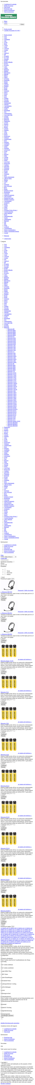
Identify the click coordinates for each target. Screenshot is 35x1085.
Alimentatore (7, 525)
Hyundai (6, 264)
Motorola (6, 327)
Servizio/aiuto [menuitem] (8, 7)
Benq (5, 252)
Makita (6, 486)
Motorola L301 (11, 345)
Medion (6, 279)
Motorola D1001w (12, 409)
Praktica (6, 294)
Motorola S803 (11, 368)
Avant (5, 250)
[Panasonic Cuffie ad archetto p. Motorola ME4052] (9, 611)
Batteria (6, 430)
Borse (5, 521)
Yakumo (6, 312)
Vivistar (6, 324)
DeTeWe (6, 326)
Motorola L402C (12, 356)
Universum (7, 456)
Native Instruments (9, 483)
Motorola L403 (11, 357)
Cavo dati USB (8, 323)
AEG (5, 438)
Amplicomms (7, 445)
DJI (5, 528)
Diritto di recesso (8, 5)
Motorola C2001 (11, 385)
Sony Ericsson (8, 492)
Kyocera (6, 273)
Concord (6, 256)
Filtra (2, 555)
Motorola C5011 (11, 400)
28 (6, 565)
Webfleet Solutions (9, 506)
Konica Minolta (8, 270)
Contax (6, 258)
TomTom (6, 490)
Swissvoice (7, 442)
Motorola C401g (11, 392)
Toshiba (6, 306)
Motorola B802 (11, 332)
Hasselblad (7, 318)
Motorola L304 (11, 350)
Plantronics (7, 427)
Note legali (7, 7)
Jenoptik (6, 267)
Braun (5, 495)
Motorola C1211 (11, 380)
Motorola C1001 (11, 376)
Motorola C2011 (11, 388)
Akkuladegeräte (8, 522)
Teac (5, 459)
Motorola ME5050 (12, 425)
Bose (5, 494)
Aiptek (6, 512)
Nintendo (6, 480)
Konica (6, 271)
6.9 (3, 565)
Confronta (3, 598)
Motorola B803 (11, 333)
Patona (8, 574)
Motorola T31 (11, 371)
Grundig (6, 451)
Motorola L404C (12, 362)
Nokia (5, 466)
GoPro (6, 317)
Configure (8, 1083)
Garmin (6, 463)
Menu (5, 21)
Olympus (6, 286)
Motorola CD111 (12, 403)
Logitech (6, 533)
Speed (5, 515)
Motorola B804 (11, 335)
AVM (5, 439)
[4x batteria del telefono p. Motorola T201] (9, 722)
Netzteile (6, 454)
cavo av (6, 432)
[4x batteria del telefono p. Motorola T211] (9, 690)
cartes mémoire (8, 519)
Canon (6, 253)
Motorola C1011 (11, 377)
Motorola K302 (11, 339)
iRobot (6, 433)
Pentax (6, 289)
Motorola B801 (11, 330)
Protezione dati (8, 8)
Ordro (5, 513)
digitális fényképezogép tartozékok (10, 1023)
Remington (7, 498)
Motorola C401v (11, 397)
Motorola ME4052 (12, 424)
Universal (6, 500)
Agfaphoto (7, 247)
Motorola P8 (10, 363)
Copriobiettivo (8, 534)
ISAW (5, 510)
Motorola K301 (11, 338)
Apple (5, 487)
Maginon (6, 277)
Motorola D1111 (11, 415)
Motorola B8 (10, 329)
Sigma (5, 302)
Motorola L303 (11, 348)
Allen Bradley (8, 503)
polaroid (6, 292)
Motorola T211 (11, 419)
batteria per (4, 929)
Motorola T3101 (11, 373)
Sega (5, 481)
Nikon (5, 285)
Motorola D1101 (11, 413)
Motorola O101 (11, 416)
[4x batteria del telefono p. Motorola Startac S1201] (9, 659)
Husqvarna (7, 469)
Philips (6, 291)
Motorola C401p (11, 395)
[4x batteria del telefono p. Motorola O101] (9, 753)
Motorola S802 (11, 367)
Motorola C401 (11, 391)
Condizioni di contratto (10, 4)
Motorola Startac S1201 (13, 421)
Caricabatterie (7, 507)
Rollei (5, 297)
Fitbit (5, 462)
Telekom (6, 444)
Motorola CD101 (12, 401)
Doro (5, 447)
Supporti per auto (8, 504)
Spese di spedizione (9, 10)
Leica (5, 274)
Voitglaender (7, 311)
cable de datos (8, 484)
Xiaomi (6, 465)
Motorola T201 (11, 418)
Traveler (6, 308)
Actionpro (7, 509)
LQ (5, 489)
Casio (5, 255)
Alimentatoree (8, 321)
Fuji (5, 259)
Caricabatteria (7, 314)
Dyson (6, 477)
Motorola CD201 (12, 404)
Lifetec (6, 276)
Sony (5, 305)
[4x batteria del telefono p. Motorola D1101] (9, 815)
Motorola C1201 (11, 379)
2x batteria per (5, 928)
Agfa (5, 246)
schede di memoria (9, 501)
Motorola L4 (10, 351)
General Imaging (8, 518)
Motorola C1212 (11, 382)
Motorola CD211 (12, 406)
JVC (5, 320)
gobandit (6, 315)
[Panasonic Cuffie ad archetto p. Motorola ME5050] (9, 590)
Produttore (3, 566)
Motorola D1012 (11, 412)
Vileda (6, 478)
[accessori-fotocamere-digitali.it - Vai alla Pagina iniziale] (9, 18)
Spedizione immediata (7, 562)
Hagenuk (6, 475)
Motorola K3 (10, 336)
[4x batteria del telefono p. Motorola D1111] (9, 784)
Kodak (6, 268)
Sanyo (5, 300)
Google (6, 539)
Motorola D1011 (11, 410)
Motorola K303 (11, 341)
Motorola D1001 (11, 407)
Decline (3, 1083)
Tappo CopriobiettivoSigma (11, 537)
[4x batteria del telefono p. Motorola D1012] (9, 847)
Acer (5, 244)
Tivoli (5, 457)
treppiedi (6, 309)
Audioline (6, 450)
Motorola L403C (12, 359)
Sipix (5, 303)
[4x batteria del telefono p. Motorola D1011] (9, 878)
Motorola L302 (11, 347)
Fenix (5, 531)
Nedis (8, 571)
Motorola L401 (11, 353)
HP (5, 262)
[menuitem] (19, 4)
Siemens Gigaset (8, 497)
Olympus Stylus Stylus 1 (10, 516)
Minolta (6, 282)
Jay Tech (6, 265)
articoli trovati (4, 560)
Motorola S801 (11, 365)
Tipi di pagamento (9, 12)
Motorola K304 (11, 342)
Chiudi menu (7, 238)
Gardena (6, 471)
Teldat (5, 453)
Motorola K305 (11, 344)
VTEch (6, 428)
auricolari (6, 472)
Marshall (6, 527)
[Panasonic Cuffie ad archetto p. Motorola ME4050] (9, 632)
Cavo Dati (7, 468)
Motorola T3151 (11, 374)
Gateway (6, 261)
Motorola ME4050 (12, 422)
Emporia (6, 448)
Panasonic (7, 288)
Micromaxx (7, 280)
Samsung (6, 298)
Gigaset (6, 435)
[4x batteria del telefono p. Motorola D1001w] (9, 909)
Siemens (6, 436)
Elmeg (6, 441)
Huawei (6, 460)
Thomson (6, 474)
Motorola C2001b (12, 383)
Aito (5, 249)
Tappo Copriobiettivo (10, 536)
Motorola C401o (11, 394)
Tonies (6, 524)
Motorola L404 (11, 360)
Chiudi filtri (4, 558)
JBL (5, 530)
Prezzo (2, 563)
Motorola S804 (11, 370)
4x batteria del (13, 928)
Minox (6, 283)
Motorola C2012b (12, 389)
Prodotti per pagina (6, 578)
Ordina (2, 556)
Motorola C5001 (11, 398)
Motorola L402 (11, 354)
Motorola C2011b (12, 386)
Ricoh (5, 295)
